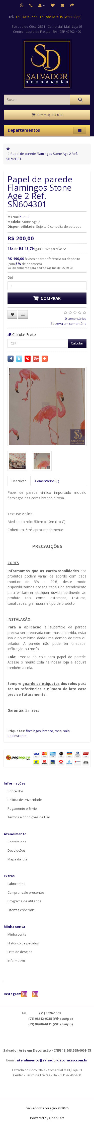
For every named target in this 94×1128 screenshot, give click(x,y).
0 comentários (75, 318)
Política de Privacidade (25, 799)
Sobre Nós (16, 791)
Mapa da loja (17, 859)
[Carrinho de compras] (62, 5)
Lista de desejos (20, 951)
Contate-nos (17, 842)
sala (66, 731)
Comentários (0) (47, 481)
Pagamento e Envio (22, 808)
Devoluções (17, 850)
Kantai (24, 216)
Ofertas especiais (21, 910)
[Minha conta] (41, 5)
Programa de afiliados (24, 901)
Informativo (16, 960)
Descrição (19, 481)
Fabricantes (16, 883)
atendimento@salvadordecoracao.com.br (52, 1060)
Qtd (10, 277)
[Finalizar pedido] (71, 5)
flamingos (33, 731)
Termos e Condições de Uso (29, 817)
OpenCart (56, 1118)
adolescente (17, 735)
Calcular (77, 343)
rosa (58, 731)
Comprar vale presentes (26, 892)
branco (47, 731)
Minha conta (17, 934)
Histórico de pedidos (23, 943)
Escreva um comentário (68, 323)
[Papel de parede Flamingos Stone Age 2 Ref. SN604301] (47, 406)
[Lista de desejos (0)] (52, 5)
